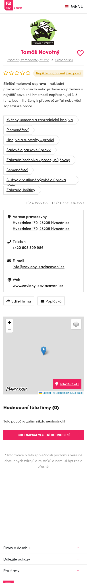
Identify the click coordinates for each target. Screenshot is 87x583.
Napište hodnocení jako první (58, 73)
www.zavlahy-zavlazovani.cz (38, 285)
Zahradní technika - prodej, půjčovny (38, 159)
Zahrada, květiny (20, 189)
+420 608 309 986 (28, 247)
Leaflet (46, 392)
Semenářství (64, 59)
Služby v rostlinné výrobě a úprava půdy (36, 181)
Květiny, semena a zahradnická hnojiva (39, 119)
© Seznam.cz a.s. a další (68, 392)
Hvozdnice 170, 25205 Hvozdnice (41, 222)
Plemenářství (17, 129)
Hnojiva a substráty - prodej (30, 139)
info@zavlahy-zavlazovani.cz (38, 266)
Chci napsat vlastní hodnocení (44, 435)
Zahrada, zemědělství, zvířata (28, 59)
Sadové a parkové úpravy (28, 149)
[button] (43, 350)
